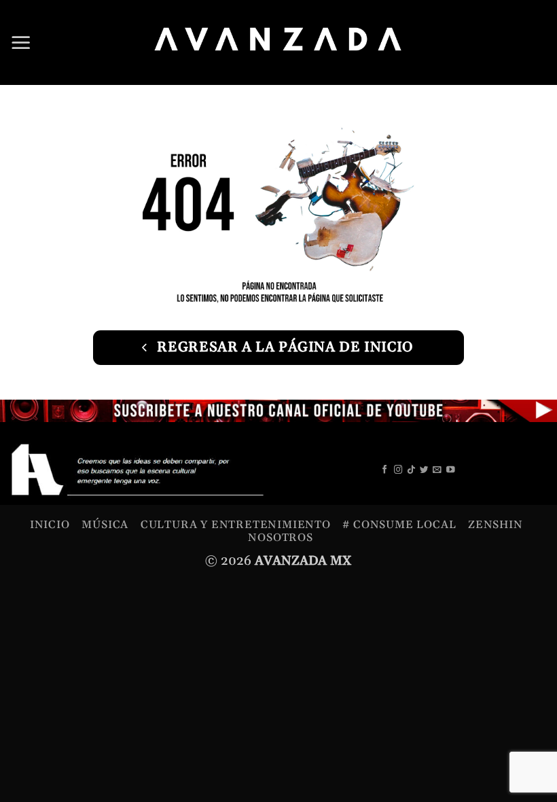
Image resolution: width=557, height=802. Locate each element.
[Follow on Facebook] (384, 470)
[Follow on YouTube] (450, 470)
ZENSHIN (495, 524)
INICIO (50, 524)
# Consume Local (399, 524)
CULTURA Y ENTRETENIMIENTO (236, 524)
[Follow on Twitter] (424, 470)
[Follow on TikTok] (411, 470)
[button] (21, 42)
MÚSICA (105, 524)
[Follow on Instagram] (398, 470)
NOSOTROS (280, 537)
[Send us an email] (437, 470)
